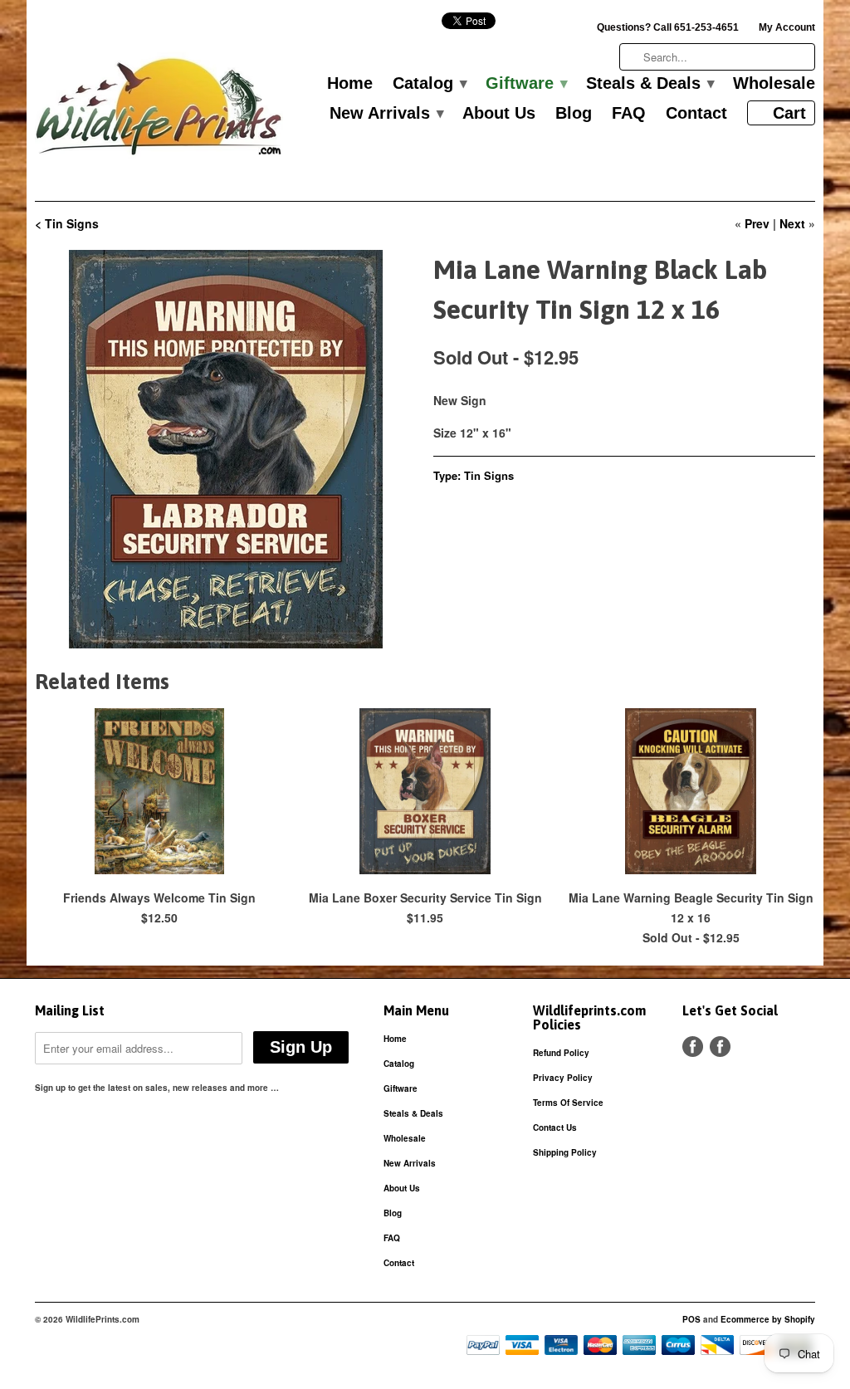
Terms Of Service (568, 1102)
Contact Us (555, 1127)
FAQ (629, 113)
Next (792, 223)
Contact (696, 113)
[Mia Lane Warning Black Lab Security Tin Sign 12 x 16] (226, 449)
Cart (789, 113)
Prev (757, 223)
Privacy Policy (563, 1077)
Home (350, 84)
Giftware (526, 84)
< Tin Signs (67, 223)
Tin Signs (489, 475)
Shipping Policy (565, 1152)
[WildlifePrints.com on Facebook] (720, 1046)
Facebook (692, 1046)
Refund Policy (561, 1053)
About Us (498, 113)
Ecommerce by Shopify (768, 1319)
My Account (787, 27)
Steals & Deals (649, 84)
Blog (573, 113)
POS (691, 1319)
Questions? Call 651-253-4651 (668, 27)
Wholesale (774, 84)
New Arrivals (386, 113)
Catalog (429, 84)
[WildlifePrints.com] (159, 110)
